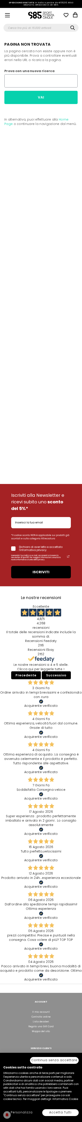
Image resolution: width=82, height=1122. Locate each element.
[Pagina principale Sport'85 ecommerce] (41, 15)
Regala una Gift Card (41, 1026)
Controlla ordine (41, 1016)
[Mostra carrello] (75, 15)
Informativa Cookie (65, 1099)
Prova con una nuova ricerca (29, 71)
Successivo (56, 675)
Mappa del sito (41, 1031)
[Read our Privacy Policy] (68, 556)
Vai (41, 97)
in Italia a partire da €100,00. (41, 4)
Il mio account (41, 1012)
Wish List (66, 15)
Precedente (26, 675)
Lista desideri (41, 1021)
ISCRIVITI (41, 572)
